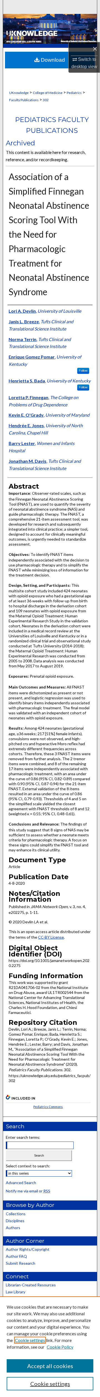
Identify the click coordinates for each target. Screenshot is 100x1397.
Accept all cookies (50, 1366)
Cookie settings (30, 1340)
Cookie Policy (60, 1346)
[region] (50, 1346)
